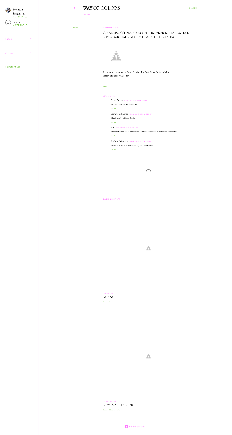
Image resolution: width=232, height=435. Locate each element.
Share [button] (76, 27)
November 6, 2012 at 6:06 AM (135, 100)
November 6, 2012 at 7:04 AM (127, 128)
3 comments (114, 302)
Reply (113, 108)
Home (87, 14)
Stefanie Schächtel (119, 114)
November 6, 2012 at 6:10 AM (140, 114)
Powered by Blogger (137, 427)
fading (109, 297)
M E (113, 127)
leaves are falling (118, 405)
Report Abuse (12, 66)
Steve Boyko (117, 100)
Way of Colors (101, 8)
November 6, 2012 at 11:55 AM (140, 141)
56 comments (114, 410)
